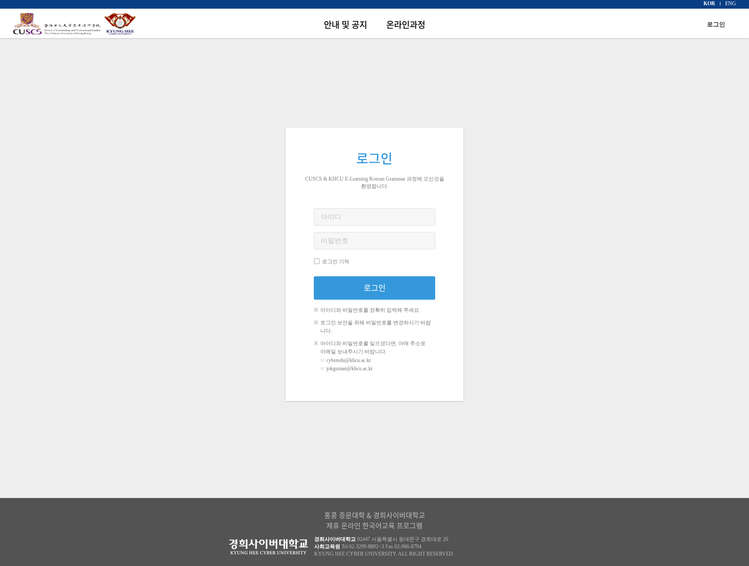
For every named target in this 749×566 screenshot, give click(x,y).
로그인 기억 (335, 262)
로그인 (716, 24)
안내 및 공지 (345, 24)
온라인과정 (405, 24)
